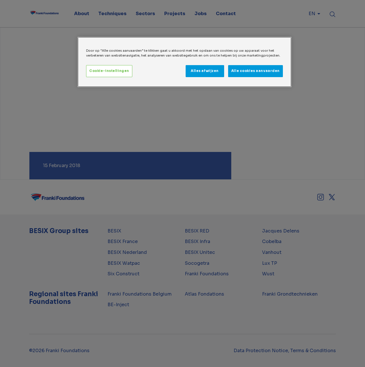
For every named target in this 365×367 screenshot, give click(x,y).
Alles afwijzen (205, 71)
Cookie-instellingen (109, 71)
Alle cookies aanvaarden (255, 71)
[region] (184, 62)
